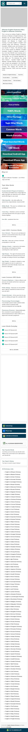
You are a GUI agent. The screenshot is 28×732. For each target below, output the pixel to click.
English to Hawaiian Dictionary (13, 546)
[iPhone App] (14, 163)
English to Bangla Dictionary (12, 688)
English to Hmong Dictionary (12, 551)
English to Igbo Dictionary (11, 559)
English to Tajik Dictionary (11, 664)
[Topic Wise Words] (14, 125)
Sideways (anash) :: (7, 246)
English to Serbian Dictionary (12, 636)
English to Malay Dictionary (12, 713)
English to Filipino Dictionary (12, 521)
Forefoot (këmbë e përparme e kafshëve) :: (13, 191)
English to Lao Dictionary (11, 586)
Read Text (20, 74)
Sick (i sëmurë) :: (6, 233)
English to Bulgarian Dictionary (13, 492)
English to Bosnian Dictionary (12, 489)
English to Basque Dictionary (12, 484)
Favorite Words (6, 77)
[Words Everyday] (14, 138)
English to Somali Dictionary (12, 651)
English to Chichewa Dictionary (13, 499)
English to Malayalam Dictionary (13, 604)
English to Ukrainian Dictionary (13, 668)
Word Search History (7, 83)
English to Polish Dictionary (12, 624)
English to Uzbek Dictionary (12, 674)
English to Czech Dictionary (12, 509)
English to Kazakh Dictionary (12, 574)
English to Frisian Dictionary (12, 529)
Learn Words (15, 77)
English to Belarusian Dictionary (13, 487)
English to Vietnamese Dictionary (13, 676)
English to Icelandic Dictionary (13, 556)
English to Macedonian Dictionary (13, 599)
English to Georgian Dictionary (13, 534)
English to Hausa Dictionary (12, 544)
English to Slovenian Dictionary (13, 649)
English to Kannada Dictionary (13, 703)
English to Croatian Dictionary (12, 506)
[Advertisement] (14, 17)
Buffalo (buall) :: (6, 206)
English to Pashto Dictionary (12, 619)
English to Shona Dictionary (12, 639)
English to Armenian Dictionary (13, 479)
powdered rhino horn (10, 219)
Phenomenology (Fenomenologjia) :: (11, 301)
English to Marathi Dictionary (12, 701)
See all (14, 225)
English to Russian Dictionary (12, 631)
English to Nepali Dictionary (12, 716)
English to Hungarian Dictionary (13, 554)
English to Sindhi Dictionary (12, 641)
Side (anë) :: (5, 240)
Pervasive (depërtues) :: (8, 280)
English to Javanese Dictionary (13, 571)
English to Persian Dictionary (12, 621)
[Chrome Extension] (14, 169)
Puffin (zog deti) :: (6, 200)
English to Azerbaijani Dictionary (13, 482)
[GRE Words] (14, 150)
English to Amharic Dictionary (12, 477)
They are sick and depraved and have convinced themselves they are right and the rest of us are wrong (13, 234)
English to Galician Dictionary (12, 531)
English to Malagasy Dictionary (13, 601)
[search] (20, 3)
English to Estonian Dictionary (13, 519)
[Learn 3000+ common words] (14, 132)
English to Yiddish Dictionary (12, 681)
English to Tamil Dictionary (12, 693)
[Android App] (14, 156)
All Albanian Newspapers (14, 443)
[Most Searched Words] (14, 144)
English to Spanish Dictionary (12, 654)
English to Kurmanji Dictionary (13, 581)
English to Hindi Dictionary (12, 691)
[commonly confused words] (14, 101)
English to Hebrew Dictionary (12, 549)
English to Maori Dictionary (12, 609)
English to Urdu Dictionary (12, 671)
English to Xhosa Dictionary (12, 678)
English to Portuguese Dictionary (13, 626)
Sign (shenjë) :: (6, 261)
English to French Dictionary (12, 526)
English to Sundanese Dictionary (13, 656)
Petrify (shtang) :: (6, 287)
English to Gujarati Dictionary (12, 698)
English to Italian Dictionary (12, 566)
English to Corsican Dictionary (13, 504)
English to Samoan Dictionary (12, 634)
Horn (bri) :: (5, 219)
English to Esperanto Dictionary (13, 516)
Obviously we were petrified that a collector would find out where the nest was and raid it (13, 289)
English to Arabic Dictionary (12, 711)
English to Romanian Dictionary (13, 629)
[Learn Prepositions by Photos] (14, 95)
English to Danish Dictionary (12, 512)
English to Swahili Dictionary (12, 659)
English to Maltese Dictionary (12, 606)
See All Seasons (14, 349)
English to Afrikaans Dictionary (13, 472)
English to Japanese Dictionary (13, 569)
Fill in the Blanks (17, 80)
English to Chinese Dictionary (12, 502)
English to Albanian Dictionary (12, 474)
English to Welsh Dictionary (12, 708)
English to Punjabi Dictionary (12, 718)
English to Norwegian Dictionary (13, 616)
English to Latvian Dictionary (12, 591)
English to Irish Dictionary (11, 564)
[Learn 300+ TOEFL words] (14, 113)
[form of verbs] (14, 107)
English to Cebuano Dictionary (13, 496)
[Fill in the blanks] (14, 119)
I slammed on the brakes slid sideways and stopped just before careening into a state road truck (13, 248)
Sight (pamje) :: (6, 254)
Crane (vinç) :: (6, 211)
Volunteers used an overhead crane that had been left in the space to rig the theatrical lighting (13, 213)
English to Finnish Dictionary (12, 524)
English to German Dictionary (12, 536)
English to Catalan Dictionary (12, 494)
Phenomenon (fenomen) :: (9, 310)
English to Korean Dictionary (12, 579)
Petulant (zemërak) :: (7, 295)
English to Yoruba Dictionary (12, 684)
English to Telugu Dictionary (12, 696)
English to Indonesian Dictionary (13, 561)
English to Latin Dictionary (12, 589)
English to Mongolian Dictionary (13, 611)
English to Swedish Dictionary (12, 661)
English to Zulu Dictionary (11, 686)
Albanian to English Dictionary (9, 74)
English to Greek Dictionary (12, 539)
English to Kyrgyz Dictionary (12, 584)
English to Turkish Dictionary (12, 666)
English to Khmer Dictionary (12, 576)
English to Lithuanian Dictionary (13, 594)
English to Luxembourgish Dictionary (14, 596)
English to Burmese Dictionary (13, 614)
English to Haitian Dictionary (12, 541)
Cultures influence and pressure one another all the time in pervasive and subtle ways (14, 282)
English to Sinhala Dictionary (12, 644)
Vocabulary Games (7, 80)
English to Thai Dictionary (11, 706)
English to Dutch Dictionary (12, 514)
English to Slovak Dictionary (12, 646)
